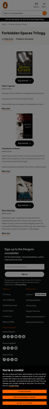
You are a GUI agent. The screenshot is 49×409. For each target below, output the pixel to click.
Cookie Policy (14, 386)
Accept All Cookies (24, 403)
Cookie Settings (24, 391)
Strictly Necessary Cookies (25, 397)
